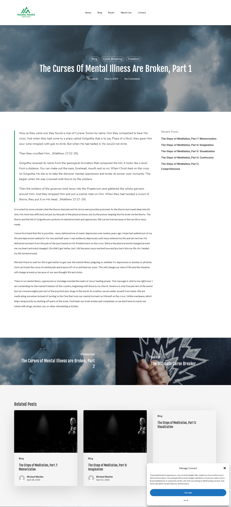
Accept (188, 492)
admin (94, 78)
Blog (94, 58)
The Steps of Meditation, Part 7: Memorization (188, 138)
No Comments (132, 78)
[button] (224, 468)
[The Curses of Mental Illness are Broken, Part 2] (58, 361)
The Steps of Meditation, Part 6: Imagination (187, 145)
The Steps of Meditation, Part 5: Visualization (188, 151)
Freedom (134, 58)
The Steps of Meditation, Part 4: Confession (187, 157)
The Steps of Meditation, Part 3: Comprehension (180, 166)
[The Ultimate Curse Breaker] (173, 361)
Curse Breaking (112, 58)
